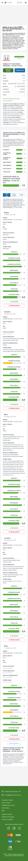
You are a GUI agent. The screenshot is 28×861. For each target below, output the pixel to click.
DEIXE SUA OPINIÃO (8, 70)
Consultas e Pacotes (7, 800)
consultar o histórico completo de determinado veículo (11, 761)
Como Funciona (6, 802)
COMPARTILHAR (20, 70)
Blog (3, 810)
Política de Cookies (7, 814)
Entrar (20, 2)
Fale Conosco (5, 808)
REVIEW (21, 195)
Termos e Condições (7, 819)
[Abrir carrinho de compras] (25, 2)
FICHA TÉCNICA (14, 195)
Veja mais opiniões (14, 743)
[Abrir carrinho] (2, 2)
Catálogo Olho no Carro (8, 805)
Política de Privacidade (8, 817)
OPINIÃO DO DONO (7, 195)
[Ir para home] (8, 2)
